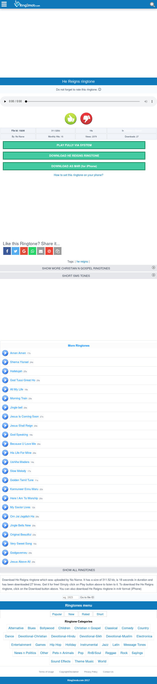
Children (64, 628)
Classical (111, 628)
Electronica (144, 636)
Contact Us (108, 672)
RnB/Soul (94, 652)
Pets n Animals (63, 652)
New (71, 614)
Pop (80, 652)
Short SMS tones (76, 276)
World (102, 661)
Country (143, 628)
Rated (85, 614)
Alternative (16, 628)
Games (40, 644)
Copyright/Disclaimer (69, 672)
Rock (124, 652)
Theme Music (84, 661)
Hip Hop (55, 644)
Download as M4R (74, 166)
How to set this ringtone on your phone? (78, 175)
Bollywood (47, 628)
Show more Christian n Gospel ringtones (76, 268)
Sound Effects (60, 661)
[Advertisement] (78, 38)
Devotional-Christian (32, 636)
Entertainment (21, 644)
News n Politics (25, 652)
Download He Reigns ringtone (74, 155)
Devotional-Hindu (63, 636)
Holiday (70, 644)
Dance (9, 636)
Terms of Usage (46, 672)
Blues (32, 628)
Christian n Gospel (132, 130)
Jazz (105, 644)
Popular (57, 614)
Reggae (110, 652)
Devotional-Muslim (119, 636)
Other (44, 652)
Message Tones (135, 644)
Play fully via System (74, 145)
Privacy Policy (90, 672)
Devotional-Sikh (91, 636)
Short (100, 614)
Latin (116, 644)
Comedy (127, 628)
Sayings (137, 652)
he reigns (82, 261)
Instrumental (89, 644)
